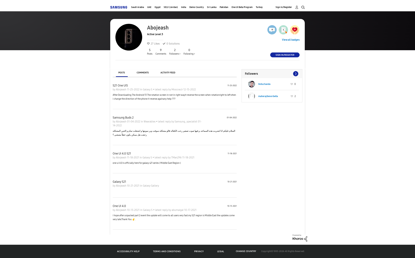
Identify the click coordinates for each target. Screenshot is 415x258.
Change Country (246, 251)
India (183, 7)
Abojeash (121, 89)
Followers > (174, 51)
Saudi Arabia (137, 7)
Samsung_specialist (186, 121)
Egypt (157, 7)
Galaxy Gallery (151, 185)
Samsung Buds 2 (123, 117)
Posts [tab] (121, 72)
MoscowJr (177, 89)
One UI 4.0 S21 (122, 153)
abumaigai (178, 210)
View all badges (291, 39)
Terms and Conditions (167, 251)
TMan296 (176, 157)
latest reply (161, 89)
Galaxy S (148, 89)
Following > (189, 51)
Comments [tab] (143, 72)
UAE (149, 7)
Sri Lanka (211, 7)
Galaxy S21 (119, 181)
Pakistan (224, 7)
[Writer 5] (283, 30)
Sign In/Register (284, 7)
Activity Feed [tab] (167, 72)
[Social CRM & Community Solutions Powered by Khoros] (300, 237)
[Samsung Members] (118, 7)
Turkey (259, 7)
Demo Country (196, 7)
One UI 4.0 (119, 206)
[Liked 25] (295, 30)
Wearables (150, 121)
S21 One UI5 (120, 85)
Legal (220, 251)
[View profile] (251, 84)
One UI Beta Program (242, 7)
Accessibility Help (128, 251)
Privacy (199, 251)
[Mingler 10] (272, 30)
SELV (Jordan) (171, 7)
